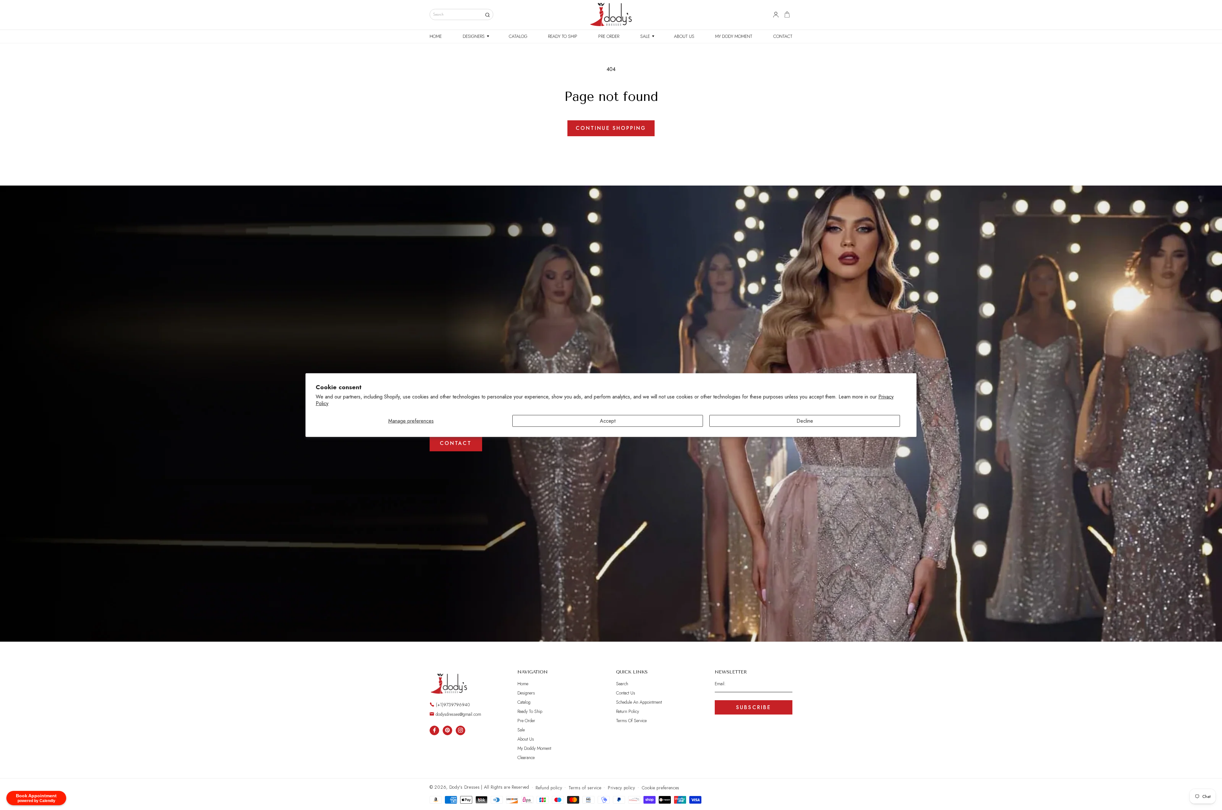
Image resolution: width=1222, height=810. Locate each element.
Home (522, 684)
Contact (456, 443)
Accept (607, 421)
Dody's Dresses (464, 787)
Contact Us (625, 693)
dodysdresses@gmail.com (458, 714)
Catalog (523, 702)
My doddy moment (534, 748)
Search (622, 684)
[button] (475, 36)
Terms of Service (631, 720)
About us (525, 739)
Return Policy (627, 711)
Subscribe (753, 707)
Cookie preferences (661, 787)
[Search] (487, 14)
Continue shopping (611, 128)
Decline (805, 421)
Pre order (526, 720)
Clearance (526, 757)
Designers (526, 693)
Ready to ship (529, 711)
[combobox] (461, 14)
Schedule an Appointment (639, 702)
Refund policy (549, 787)
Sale (521, 730)
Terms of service (585, 787)
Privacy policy (621, 787)
